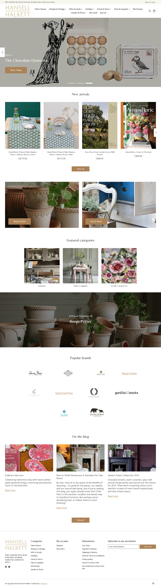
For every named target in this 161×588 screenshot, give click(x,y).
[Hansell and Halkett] (18, 11)
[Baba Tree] (101, 373)
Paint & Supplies (80, 286)
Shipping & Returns (89, 552)
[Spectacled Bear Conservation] (97, 413)
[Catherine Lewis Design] (34, 393)
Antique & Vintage (38, 549)
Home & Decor (37, 559)
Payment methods (89, 549)
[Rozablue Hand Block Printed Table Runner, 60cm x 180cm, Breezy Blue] (61, 125)
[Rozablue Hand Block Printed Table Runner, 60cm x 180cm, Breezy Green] (22, 125)
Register (59, 545)
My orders (60, 549)
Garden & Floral (37, 569)
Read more (10, 490)
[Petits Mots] (126, 393)
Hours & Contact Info (90, 562)
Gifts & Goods (36, 552)
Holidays (34, 555)
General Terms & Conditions (93, 555)
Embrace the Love (14, 475)
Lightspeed (43, 584)
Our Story (86, 545)
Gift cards (93, 13)
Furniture (42, 286)
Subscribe (148, 546)
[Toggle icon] (149, 11)
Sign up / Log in (150, 2)
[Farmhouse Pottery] (94, 393)
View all (80, 168)
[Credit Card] (153, 583)
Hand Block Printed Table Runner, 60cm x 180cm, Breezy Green (23, 153)
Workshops (138, 9)
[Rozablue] (64, 413)
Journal (103, 13)
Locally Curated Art (119, 286)
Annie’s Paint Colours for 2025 (123, 475)
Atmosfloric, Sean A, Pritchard (138, 152)
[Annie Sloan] (35, 373)
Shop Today (16, 70)
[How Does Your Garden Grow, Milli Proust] (99, 125)
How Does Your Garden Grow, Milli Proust (100, 153)
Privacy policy (87, 559)
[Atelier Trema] (68, 373)
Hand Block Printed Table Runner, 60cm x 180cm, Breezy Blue (61, 153)
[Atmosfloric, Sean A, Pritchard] (138, 125)
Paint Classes (40, 9)
